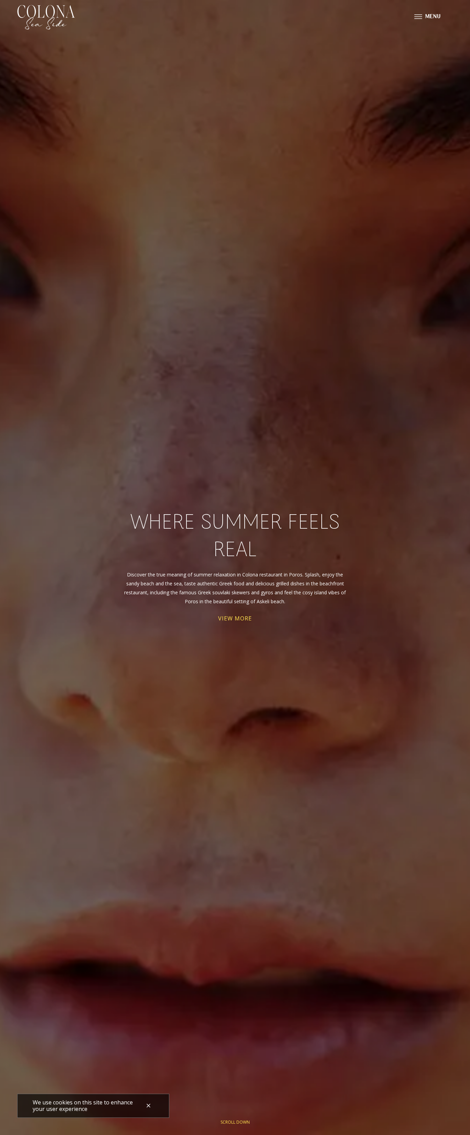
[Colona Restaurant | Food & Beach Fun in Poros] (46, 17)
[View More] (235, 618)
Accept (148, 1105)
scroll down (235, 1122)
